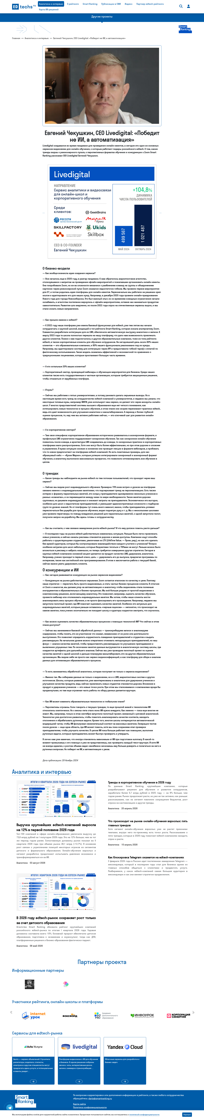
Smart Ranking (90, 3)
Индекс (128, 3)
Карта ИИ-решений (49, 9)
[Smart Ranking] (25, 1101)
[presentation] (11, 1011)
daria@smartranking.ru (100, 1098)
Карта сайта (79, 1104)
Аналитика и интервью (51, 3)
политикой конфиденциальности (144, 1114)
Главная (16, 38)
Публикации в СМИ (111, 3)
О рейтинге (73, 3)
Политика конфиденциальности (90, 1107)
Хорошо (187, 1114)
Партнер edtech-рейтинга (150, 3)
